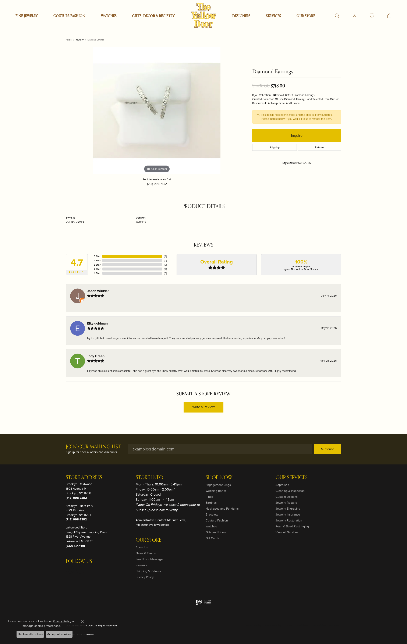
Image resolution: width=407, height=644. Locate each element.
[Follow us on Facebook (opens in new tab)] (80, 570)
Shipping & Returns (148, 571)
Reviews (141, 565)
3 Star (97, 265)
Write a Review (203, 406)
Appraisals (283, 484)
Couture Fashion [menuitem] (217, 520)
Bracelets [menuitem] (212, 514)
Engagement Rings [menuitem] (218, 484)
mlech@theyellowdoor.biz (152, 524)
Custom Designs (287, 496)
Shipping (274, 147)
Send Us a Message (149, 559)
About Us (142, 547)
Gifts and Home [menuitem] (216, 532)
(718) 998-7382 (157, 183)
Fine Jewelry (26, 16)
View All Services (287, 532)
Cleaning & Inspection (290, 490)
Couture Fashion (69, 16)
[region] (156, 110)
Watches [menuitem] (211, 526)
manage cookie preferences (41, 625)
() (165, 256)
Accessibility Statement (325, 625)
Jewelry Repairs (286, 502)
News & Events (146, 553)
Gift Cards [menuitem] (212, 538)
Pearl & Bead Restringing (292, 526)
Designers (241, 16)
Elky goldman (97, 323)
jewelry (80, 39)
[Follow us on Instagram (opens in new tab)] (70, 570)
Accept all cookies (59, 634)
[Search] (337, 16)
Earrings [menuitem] (211, 502)
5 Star (97, 256)
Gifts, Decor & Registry (153, 16)
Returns (319, 147)
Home (69, 39)
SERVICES (273, 16)
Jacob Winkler (98, 291)
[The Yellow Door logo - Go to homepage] (203, 15)
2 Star (97, 269)
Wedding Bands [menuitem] (216, 490)
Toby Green (96, 356)
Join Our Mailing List (93, 447)
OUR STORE (306, 16)
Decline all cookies (30, 634)
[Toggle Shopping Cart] (389, 16)
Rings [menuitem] (209, 496)
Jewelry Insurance (288, 514)
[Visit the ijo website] (204, 602)
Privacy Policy (145, 577)
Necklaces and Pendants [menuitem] (222, 508)
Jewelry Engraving (288, 508)
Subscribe (327, 449)
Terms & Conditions (296, 625)
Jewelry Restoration (289, 520)
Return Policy (253, 625)
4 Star (97, 260)
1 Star (97, 273)
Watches (109, 16)
